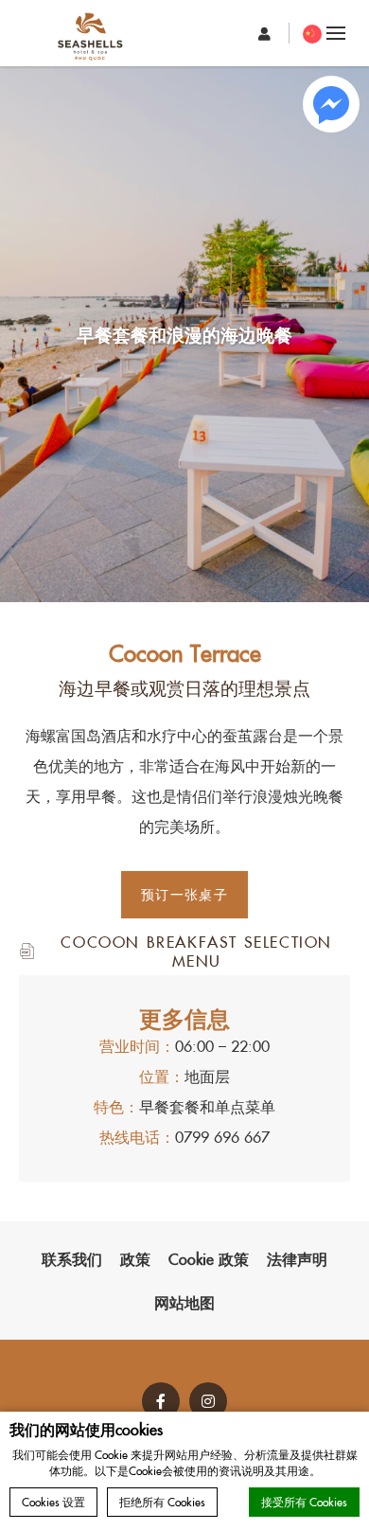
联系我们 (72, 1258)
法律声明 (297, 1258)
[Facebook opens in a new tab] (161, 1401)
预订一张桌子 (184, 893)
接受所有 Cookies (304, 1501)
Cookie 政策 (208, 1258)
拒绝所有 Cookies (162, 1501)
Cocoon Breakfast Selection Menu (196, 950)
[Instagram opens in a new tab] (208, 1401)
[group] (184, 334)
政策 (135, 1258)
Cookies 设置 (53, 1501)
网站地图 (184, 1301)
